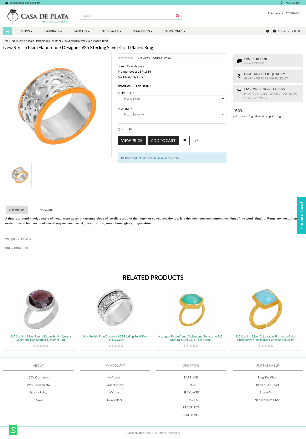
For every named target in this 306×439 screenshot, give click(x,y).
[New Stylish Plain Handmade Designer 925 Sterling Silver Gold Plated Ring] (20, 175)
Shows (38, 400)
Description (17, 209)
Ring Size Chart (268, 377)
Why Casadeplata (38, 385)
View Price (131, 140)
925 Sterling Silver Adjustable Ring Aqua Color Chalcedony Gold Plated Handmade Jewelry (265, 338)
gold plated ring (243, 116)
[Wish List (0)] (267, 31)
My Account (115, 377)
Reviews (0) (45, 210)
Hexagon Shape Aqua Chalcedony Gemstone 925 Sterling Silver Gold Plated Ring (190, 338)
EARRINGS (191, 377)
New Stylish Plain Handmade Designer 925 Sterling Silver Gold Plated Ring (60, 40)
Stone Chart (268, 392)
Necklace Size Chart (268, 400)
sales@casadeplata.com (25, 2)
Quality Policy (38, 392)
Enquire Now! (301, 215)
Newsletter (114, 400)
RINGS (191, 385)
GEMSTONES (191, 415)
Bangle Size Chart (267, 385)
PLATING (124, 109)
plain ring (275, 116)
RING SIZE (125, 93)
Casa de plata (135, 66)
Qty (120, 129)
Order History (115, 385)
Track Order (292, 2)
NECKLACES (191, 392)
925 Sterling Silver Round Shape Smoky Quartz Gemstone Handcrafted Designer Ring (40, 338)
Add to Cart (163, 140)
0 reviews (144, 57)
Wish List (115, 392)
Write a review (161, 57)
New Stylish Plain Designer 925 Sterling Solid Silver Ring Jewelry (115, 338)
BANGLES (191, 400)
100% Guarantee (38, 377)
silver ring (261, 116)
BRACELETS (191, 407)
